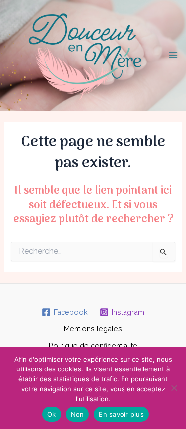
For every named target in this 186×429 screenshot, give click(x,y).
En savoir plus (121, 414)
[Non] (174, 388)
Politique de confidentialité (93, 345)
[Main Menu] (173, 55)
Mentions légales (93, 328)
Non (77, 414)
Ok (51, 414)
